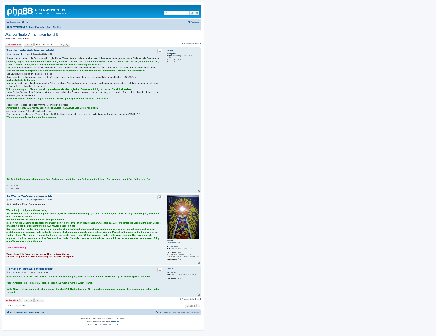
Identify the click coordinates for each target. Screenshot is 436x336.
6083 (176, 246)
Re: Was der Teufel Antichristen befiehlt (29, 196)
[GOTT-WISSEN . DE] (20, 11)
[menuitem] (24, 22)
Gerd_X (170, 269)
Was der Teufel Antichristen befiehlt (31, 34)
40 (175, 272)
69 (175, 54)
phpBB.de (115, 321)
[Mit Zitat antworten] (159, 51)
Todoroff (20, 38)
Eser (27, 38)
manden (170, 50)
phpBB (94, 318)
